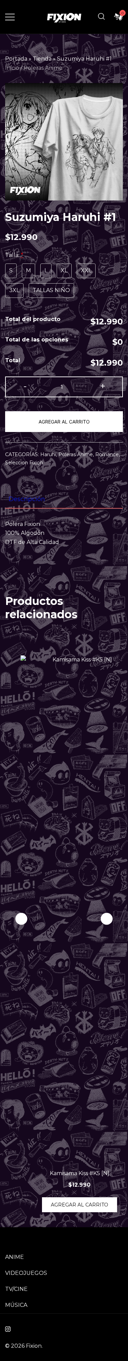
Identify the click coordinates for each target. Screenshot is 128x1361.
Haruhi (48, 454)
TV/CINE (16, 1289)
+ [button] (102, 386)
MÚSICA (16, 1305)
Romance (107, 454)
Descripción (27, 499)
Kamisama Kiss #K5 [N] (79, 1173)
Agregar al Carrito (64, 422)
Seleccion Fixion (24, 463)
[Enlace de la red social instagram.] (8, 1328)
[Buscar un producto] (101, 16)
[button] (107, 919)
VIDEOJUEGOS (26, 1273)
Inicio (12, 68)
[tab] (64, 499)
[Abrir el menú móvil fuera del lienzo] (10, 16)
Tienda (42, 58)
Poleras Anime (43, 68)
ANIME (14, 1257)
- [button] (25, 386)
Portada (16, 58)
